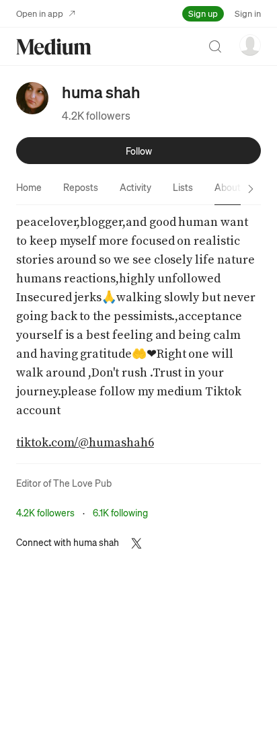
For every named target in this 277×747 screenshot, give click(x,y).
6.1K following (120, 512)
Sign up (203, 13)
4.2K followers (96, 115)
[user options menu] (250, 45)
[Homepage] (53, 46)
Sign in (248, 13)
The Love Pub (82, 483)
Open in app (39, 13)
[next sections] (251, 189)
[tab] (29, 187)
